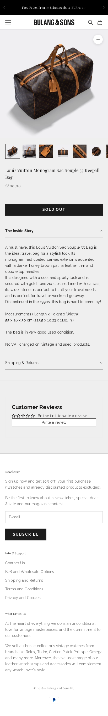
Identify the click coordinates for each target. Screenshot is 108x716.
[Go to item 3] (46, 151)
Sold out (54, 209)
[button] (54, 231)
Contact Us (15, 563)
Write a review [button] (54, 422)
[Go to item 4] (63, 151)
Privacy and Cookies (23, 598)
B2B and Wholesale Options (29, 572)
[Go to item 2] (29, 151)
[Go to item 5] (79, 151)
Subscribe (26, 534)
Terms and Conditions (24, 589)
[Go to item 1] (12, 151)
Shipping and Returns (24, 580)
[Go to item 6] (96, 151)
